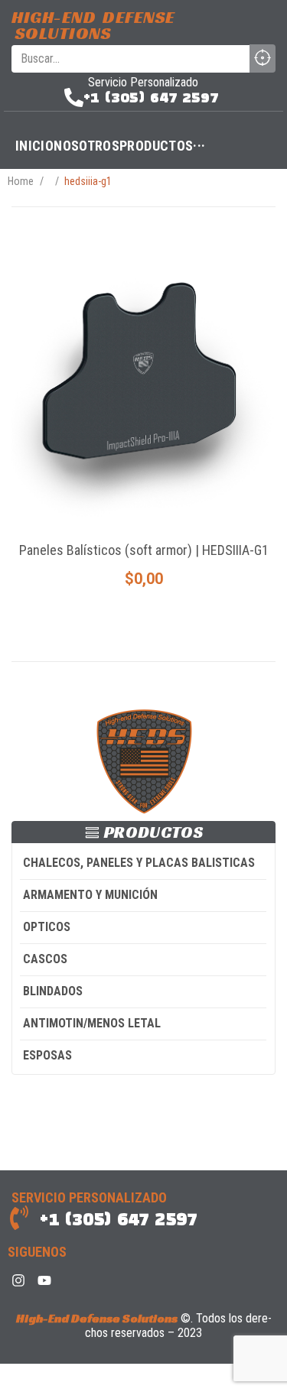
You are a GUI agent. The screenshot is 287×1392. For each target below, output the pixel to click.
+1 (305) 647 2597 (151, 97)
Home (21, 181)
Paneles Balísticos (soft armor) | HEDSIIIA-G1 (144, 550)
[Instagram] (18, 1280)
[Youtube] (44, 1280)
